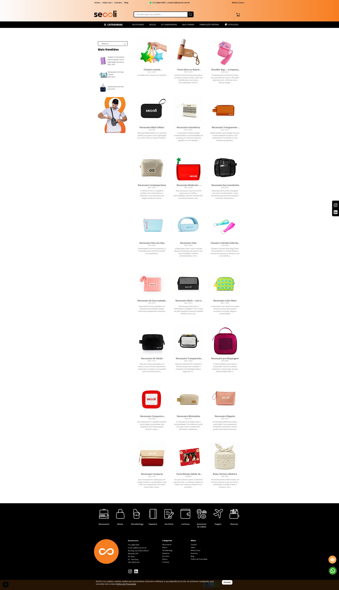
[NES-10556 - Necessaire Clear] (188, 225)
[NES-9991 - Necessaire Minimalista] (188, 399)
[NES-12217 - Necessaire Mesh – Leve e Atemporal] (188, 283)
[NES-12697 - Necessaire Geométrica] (188, 110)
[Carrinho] (238, 14)
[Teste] (113, 115)
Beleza (152, 24)
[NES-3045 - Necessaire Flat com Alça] (152, 225)
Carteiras (165, 562)
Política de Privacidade (199, 559)
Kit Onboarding (169, 24)
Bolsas (164, 547)
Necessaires (138, 24)
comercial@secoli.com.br (137, 548)
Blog (126, 2)
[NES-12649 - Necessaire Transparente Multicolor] (188, 341)
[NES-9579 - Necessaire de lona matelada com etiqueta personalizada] (152, 283)
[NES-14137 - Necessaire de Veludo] (152, 341)
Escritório (165, 556)
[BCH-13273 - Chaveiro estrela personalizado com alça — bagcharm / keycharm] (152, 52)
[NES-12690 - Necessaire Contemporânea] (152, 168)
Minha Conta (195, 550)
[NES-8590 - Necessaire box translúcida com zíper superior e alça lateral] (225, 168)
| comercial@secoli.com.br (177, 2)
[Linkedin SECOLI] (136, 571)
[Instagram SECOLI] (130, 571)
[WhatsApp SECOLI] (332, 570)
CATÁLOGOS (232, 24)
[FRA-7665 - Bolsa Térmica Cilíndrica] (225, 456)
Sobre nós (107, 2)
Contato (118, 2)
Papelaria (165, 553)
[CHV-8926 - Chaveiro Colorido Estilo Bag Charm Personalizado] (225, 225)
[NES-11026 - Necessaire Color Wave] (225, 283)
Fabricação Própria (209, 24)
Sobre (193, 547)
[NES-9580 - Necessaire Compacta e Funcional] (152, 399)
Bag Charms (188, 24)
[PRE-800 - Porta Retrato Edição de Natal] (188, 456)
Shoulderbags (167, 550)
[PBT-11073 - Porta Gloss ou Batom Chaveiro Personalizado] (188, 52)
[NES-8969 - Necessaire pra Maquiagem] (225, 341)
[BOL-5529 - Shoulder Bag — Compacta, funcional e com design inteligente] (225, 52)
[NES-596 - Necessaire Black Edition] (152, 110)
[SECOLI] (105, 14)
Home (97, 2)
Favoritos (194, 553)
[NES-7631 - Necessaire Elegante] (225, 399)
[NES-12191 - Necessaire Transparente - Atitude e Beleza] (225, 110)
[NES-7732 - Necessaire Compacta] (152, 456)
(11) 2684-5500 (158, 2)
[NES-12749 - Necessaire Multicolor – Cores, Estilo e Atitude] (188, 168)
